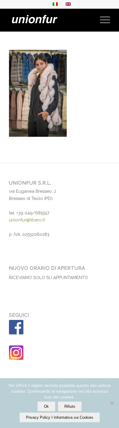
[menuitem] (102, 20)
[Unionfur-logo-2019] (49, 20)
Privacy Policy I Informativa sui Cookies (59, 417)
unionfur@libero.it (27, 220)
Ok (46, 406)
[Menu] (102, 20)
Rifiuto (69, 406)
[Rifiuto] (112, 403)
